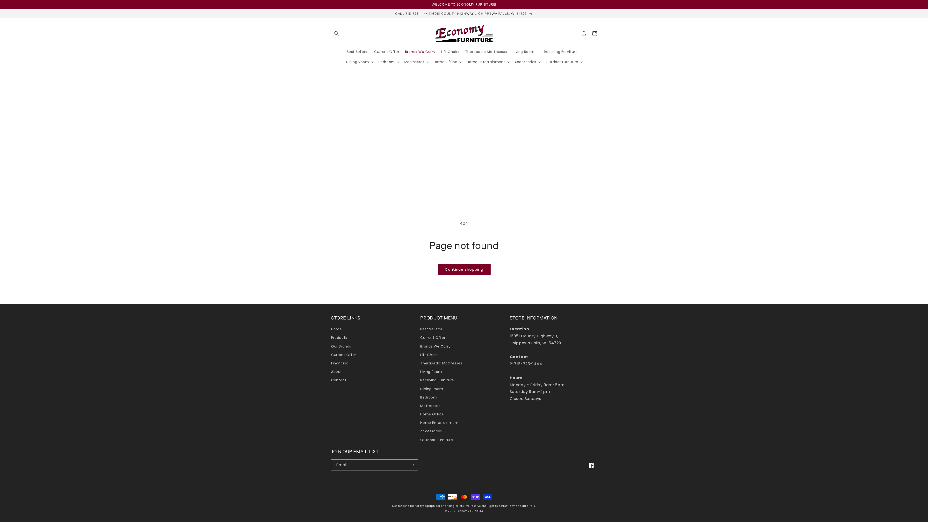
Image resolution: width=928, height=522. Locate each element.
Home (336, 329)
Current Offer (343, 354)
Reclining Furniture (437, 380)
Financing (339, 363)
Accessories (431, 431)
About (336, 371)
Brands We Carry (435, 346)
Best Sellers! (431, 329)
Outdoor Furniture (436, 439)
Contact (338, 380)
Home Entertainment (439, 422)
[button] (336, 33)
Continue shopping (464, 269)
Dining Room (431, 388)
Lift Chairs (429, 354)
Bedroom (428, 397)
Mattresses (430, 405)
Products (339, 337)
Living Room (431, 371)
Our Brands (341, 346)
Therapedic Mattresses (441, 363)
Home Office (432, 414)
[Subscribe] (412, 465)
